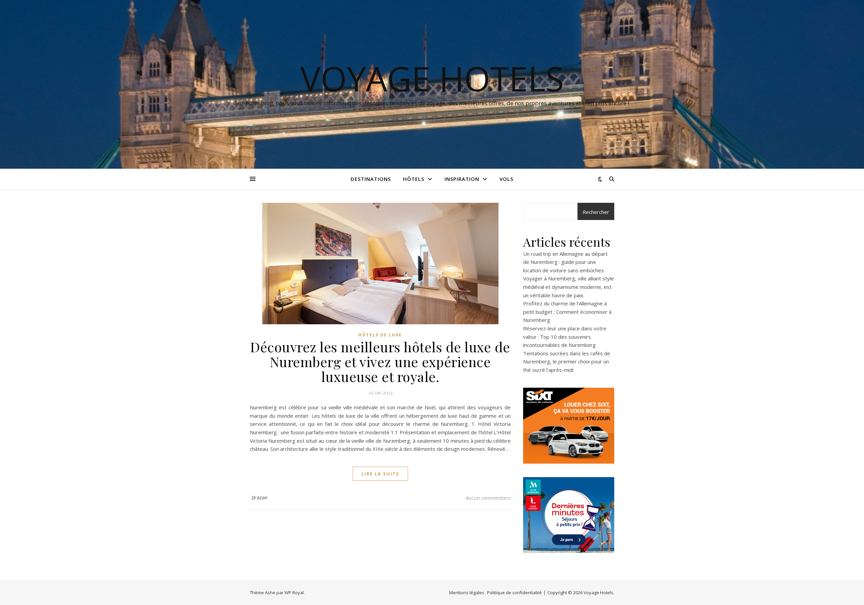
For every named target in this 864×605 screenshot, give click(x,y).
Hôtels (413, 178)
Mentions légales (466, 592)
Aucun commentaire (488, 497)
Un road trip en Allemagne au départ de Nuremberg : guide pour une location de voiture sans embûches (565, 262)
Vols (506, 178)
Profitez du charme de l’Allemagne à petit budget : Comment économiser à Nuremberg (567, 311)
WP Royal (294, 592)
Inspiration (461, 178)
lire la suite (380, 474)
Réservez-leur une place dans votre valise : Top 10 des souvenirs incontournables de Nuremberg (564, 336)
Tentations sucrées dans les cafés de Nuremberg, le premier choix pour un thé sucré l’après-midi (566, 361)
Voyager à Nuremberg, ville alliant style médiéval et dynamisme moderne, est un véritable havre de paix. (568, 286)
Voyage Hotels (432, 78)
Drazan (259, 497)
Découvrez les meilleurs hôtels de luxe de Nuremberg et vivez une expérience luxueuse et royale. (380, 361)
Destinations (371, 178)
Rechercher (596, 212)
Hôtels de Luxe (380, 335)
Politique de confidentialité (514, 592)
